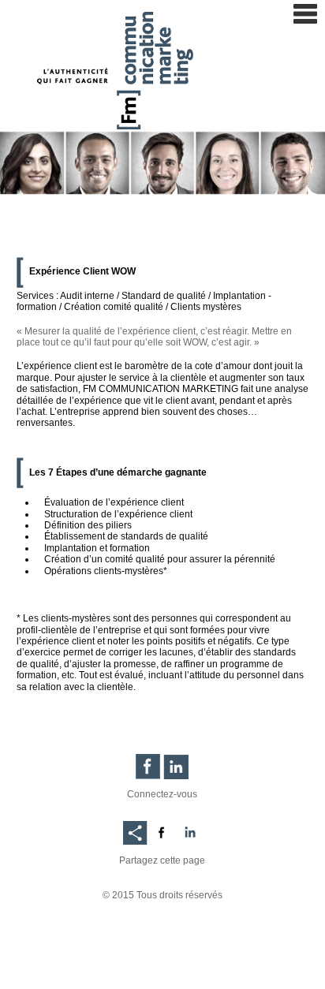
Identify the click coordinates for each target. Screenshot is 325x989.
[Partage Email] (135, 828)
